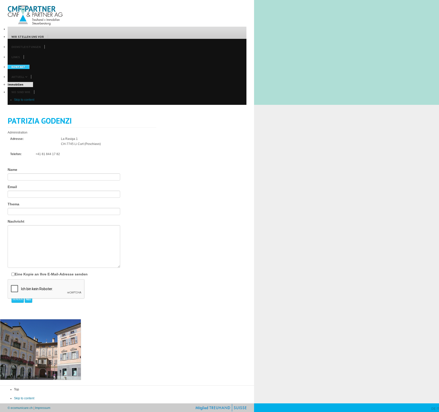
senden (18, 299)
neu (28, 299)
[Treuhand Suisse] (221, 407)
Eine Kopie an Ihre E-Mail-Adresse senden (51, 274)
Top (16, 389)
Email (12, 187)
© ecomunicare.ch (20, 408)
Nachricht (16, 221)
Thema (13, 204)
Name (12, 170)
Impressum (42, 408)
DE (433, 408)
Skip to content (24, 100)
